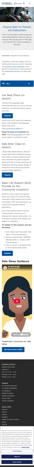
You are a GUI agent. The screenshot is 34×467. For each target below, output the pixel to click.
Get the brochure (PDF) (14, 350)
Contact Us (5, 369)
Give (4, 412)
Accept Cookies (17, 462)
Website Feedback (7, 393)
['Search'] (24, 3)
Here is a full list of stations (12, 129)
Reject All (17, 456)
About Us (4, 409)
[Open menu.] (17, 83)
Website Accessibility (8, 396)
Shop (4, 425)
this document (18, 135)
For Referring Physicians (9, 386)
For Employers (6, 391)
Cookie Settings (17, 451)
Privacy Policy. (26, 447)
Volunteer (5, 417)
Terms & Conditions (8, 401)
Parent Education (6, 55)
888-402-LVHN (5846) (8, 367)
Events (4, 422)
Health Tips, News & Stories (10, 419)
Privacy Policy (6, 398)
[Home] (12, 3)
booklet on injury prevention (15, 67)
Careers (4, 414)
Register (8, 116)
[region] (17, 445)
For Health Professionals (9, 388)
